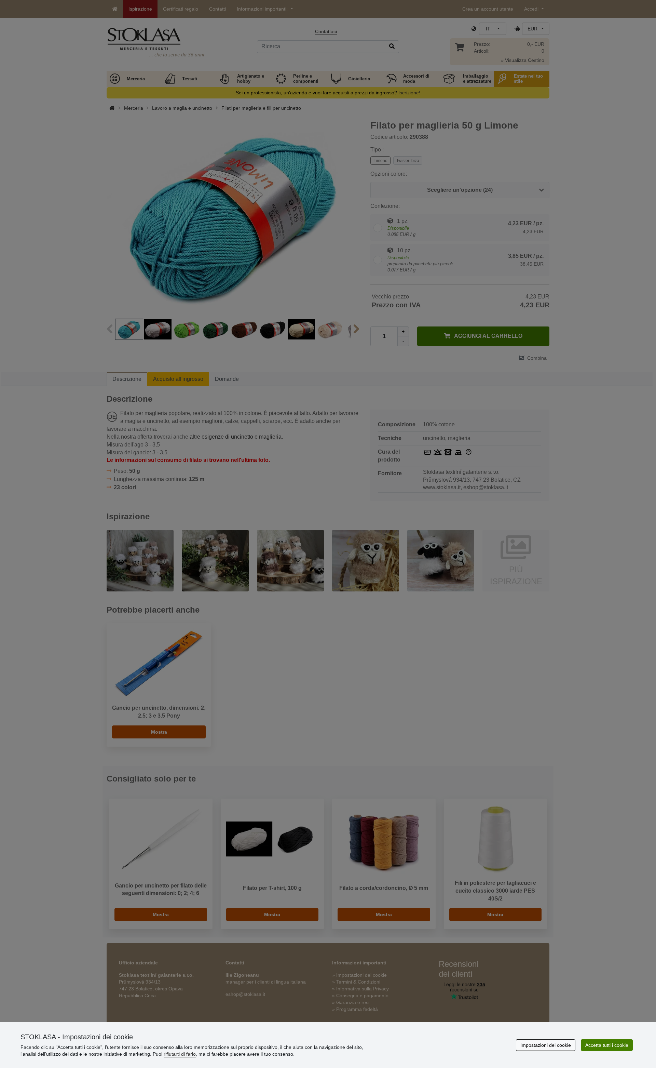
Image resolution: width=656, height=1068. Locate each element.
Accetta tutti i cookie (606, 1045)
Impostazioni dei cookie (545, 1045)
